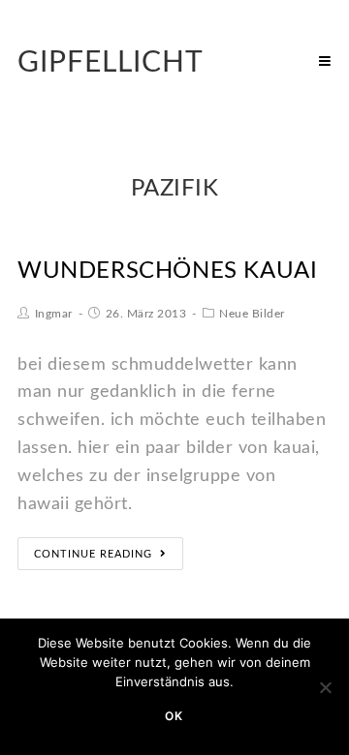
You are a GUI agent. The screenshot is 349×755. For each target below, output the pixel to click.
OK (174, 716)
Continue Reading (93, 554)
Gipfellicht (110, 62)
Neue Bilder (252, 313)
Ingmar (54, 313)
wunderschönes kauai (167, 271)
